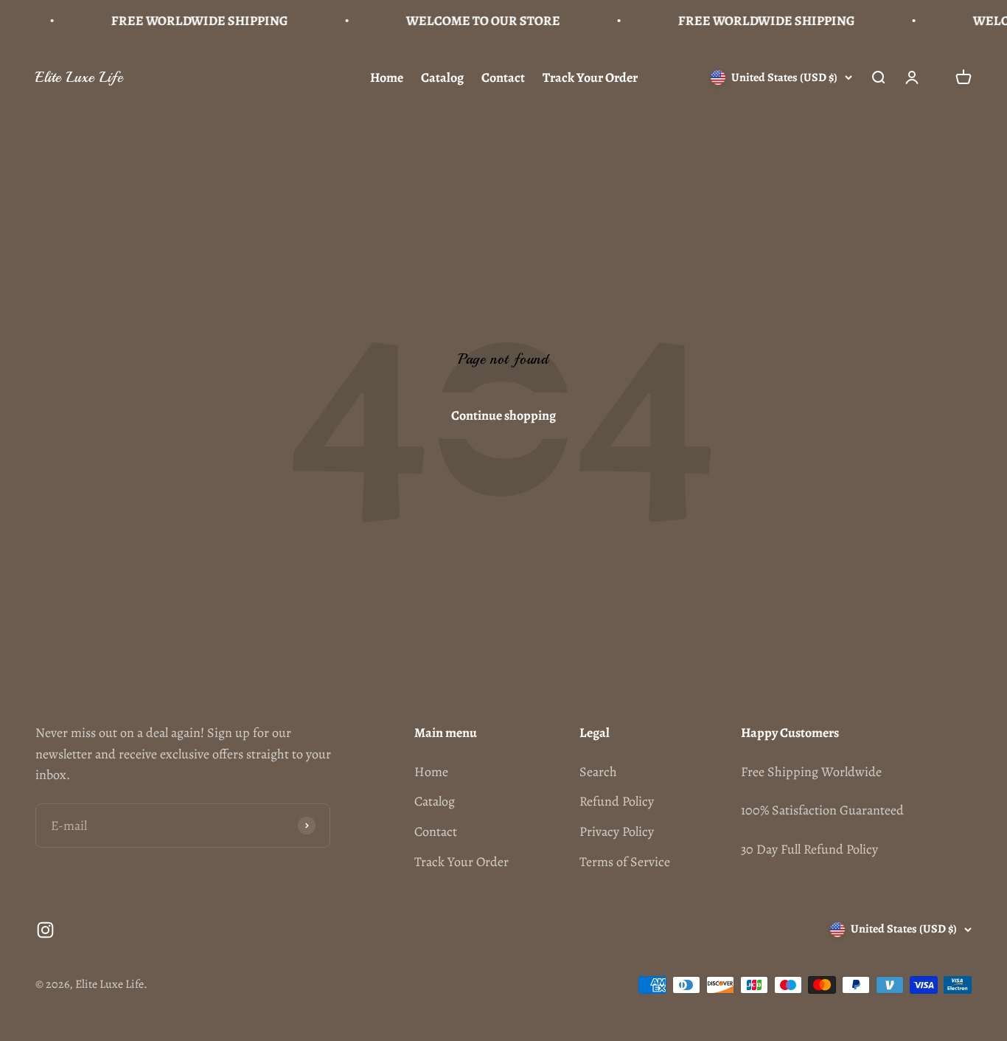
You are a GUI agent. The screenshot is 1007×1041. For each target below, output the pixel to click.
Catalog (442, 77)
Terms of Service (624, 862)
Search (598, 772)
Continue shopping (503, 415)
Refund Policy (616, 801)
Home (386, 77)
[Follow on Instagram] (45, 930)
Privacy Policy (616, 831)
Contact (503, 77)
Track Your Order (590, 77)
